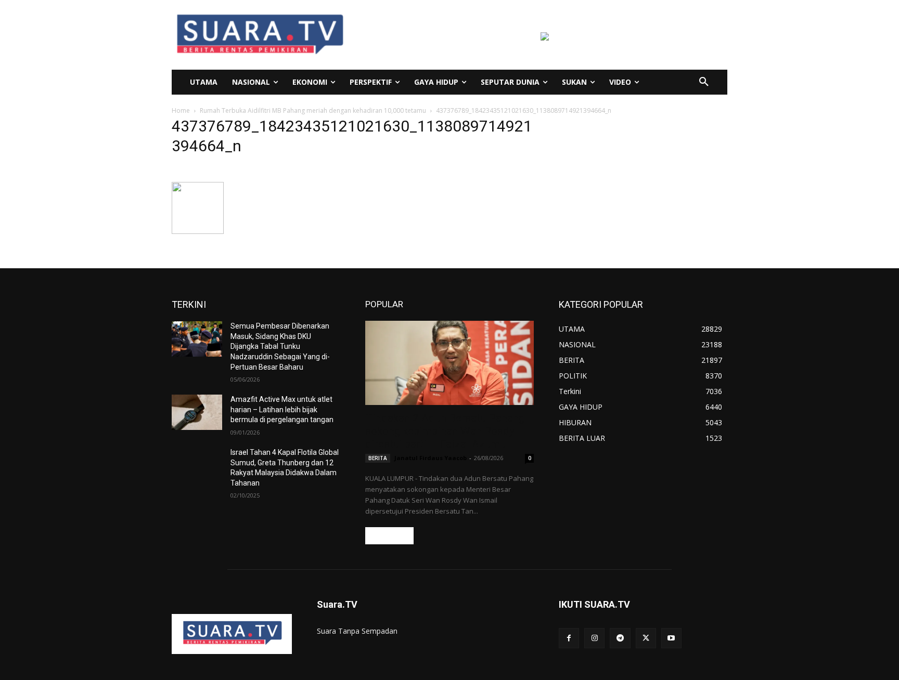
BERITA (377, 458)
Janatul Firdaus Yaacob (430, 458)
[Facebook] (569, 638)
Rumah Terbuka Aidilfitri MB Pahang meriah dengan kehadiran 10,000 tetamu (313, 110)
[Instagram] (594, 638)
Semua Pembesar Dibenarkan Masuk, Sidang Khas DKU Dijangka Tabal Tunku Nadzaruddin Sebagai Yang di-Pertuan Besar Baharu (280, 346)
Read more (389, 536)
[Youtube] (671, 638)
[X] (646, 638)
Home (181, 110)
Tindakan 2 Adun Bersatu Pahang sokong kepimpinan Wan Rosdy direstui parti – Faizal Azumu (444, 431)
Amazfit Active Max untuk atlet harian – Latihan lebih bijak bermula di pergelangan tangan (281, 409)
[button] (703, 82)
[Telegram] (620, 638)
